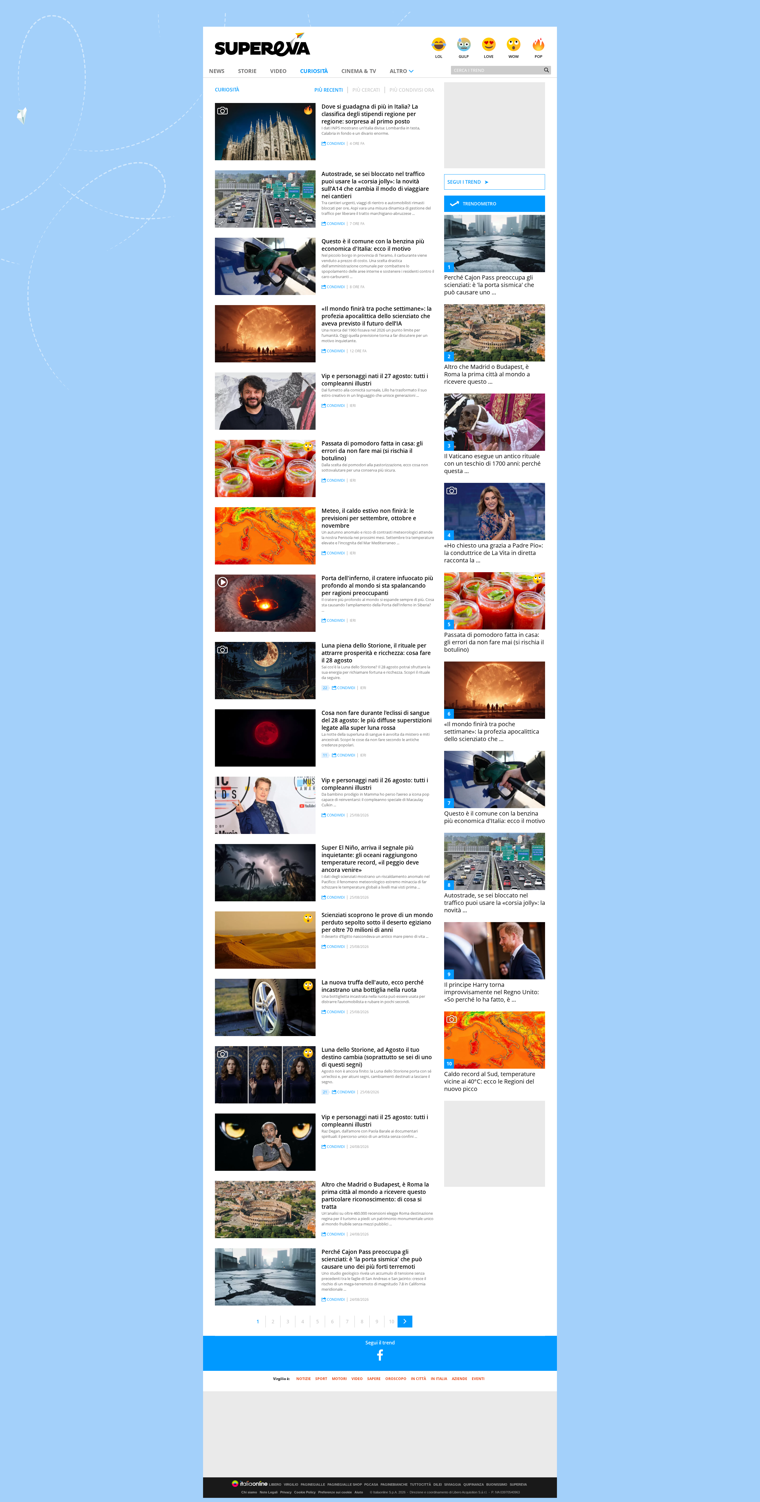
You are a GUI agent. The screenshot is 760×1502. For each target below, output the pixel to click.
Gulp (464, 56)
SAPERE (374, 1378)
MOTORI (339, 1378)
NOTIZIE (303, 1378)
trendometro (479, 204)
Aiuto (358, 1492)
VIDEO (357, 1378)
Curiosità (314, 70)
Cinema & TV (358, 70)
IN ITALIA (439, 1378)
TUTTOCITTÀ (420, 1484)
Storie (247, 70)
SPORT (321, 1378)
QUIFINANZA (473, 1484)
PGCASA (371, 1484)
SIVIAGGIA (452, 1484)
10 (391, 1321)
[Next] (405, 1321)
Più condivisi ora (412, 90)
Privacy (286, 1492)
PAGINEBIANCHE (394, 1484)
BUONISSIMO (496, 1484)
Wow (514, 56)
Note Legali (269, 1492)
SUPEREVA (518, 1484)
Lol (438, 56)
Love (488, 56)
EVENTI (478, 1378)
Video (278, 70)
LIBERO (275, 1484)
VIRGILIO (291, 1484)
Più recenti (328, 90)
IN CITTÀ (418, 1378)
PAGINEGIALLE (313, 1484)
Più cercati (366, 90)
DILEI (437, 1484)
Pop (538, 56)
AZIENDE (459, 1378)
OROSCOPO (395, 1378)
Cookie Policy (305, 1492)
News (216, 70)
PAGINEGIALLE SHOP (344, 1484)
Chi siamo (249, 1492)
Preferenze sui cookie (335, 1492)
